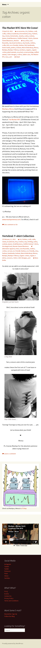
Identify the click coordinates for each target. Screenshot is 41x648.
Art (26, 31)
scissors (9, 258)
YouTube (7, 578)
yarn (10, 57)
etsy (36, 251)
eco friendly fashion (19, 251)
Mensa (36, 48)
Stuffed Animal (22, 38)
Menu (4, 4)
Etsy (29, 34)
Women (16, 41)
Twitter (6, 567)
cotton (4, 251)
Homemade (14, 36)
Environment (23, 34)
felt (25, 45)
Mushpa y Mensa (8, 109)
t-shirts (19, 54)
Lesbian (31, 36)
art (24, 41)
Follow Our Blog (9, 616)
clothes (32, 43)
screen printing (28, 52)
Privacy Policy (8, 598)
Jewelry (21, 36)
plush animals (11, 52)
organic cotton (24, 256)
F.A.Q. (6, 591)
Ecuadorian (15, 34)
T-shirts (30, 38)
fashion (21, 45)
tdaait (18, 57)
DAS (8, 45)
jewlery (13, 48)
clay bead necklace (15, 43)
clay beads (26, 43)
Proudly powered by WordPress (12, 643)
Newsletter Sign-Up (10, 614)
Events (6, 594)
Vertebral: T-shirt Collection (18, 236)
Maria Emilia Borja (27, 48)
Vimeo (6, 576)
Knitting (30, 242)
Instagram (7, 564)
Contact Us (7, 596)
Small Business (12, 38)
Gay (3, 36)
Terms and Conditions (11, 601)
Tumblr (6, 569)
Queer (4, 38)
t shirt (15, 258)
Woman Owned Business (21, 246)
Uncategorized (7, 246)
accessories (21, 31)
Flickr (6, 573)
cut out (9, 251)
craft (35, 31)
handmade (30, 45)
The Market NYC (14, 119)
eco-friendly (14, 45)
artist (27, 41)
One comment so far (11, 225)
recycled (20, 52)
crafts (4, 34)
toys (6, 57)
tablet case (26, 54)
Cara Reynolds (24, 249)
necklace (22, 50)
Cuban (9, 34)
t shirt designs (12, 54)
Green (7, 36)
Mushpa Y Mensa (13, 50)
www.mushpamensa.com (11, 219)
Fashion (34, 34)
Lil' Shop (24, 508)
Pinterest (7, 571)
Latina (26, 36)
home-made (6, 48)
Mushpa (4, 50)
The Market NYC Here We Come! (20, 27)
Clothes (30, 31)
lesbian (18, 48)
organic (28, 50)
